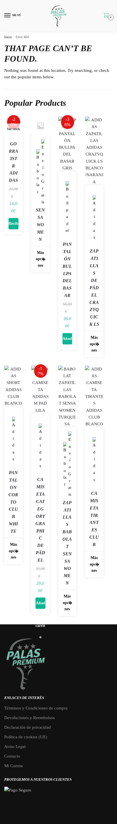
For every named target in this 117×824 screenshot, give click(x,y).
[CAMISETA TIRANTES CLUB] (94, 396)
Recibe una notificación (13, 225)
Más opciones (40, 259)
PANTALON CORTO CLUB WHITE (13, 502)
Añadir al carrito (67, 340)
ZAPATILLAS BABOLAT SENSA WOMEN (67, 543)
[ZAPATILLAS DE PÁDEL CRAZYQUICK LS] (94, 151)
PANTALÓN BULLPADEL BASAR (67, 270)
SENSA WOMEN (40, 225)
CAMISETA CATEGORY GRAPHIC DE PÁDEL (40, 519)
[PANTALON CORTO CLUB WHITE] (13, 386)
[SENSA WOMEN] (40, 126)
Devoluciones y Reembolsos (29, 717)
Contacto (12, 756)
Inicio (8, 37)
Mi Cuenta (13, 765)
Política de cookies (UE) (25, 737)
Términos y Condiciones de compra (36, 708)
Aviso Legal (15, 746)
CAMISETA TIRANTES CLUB (94, 519)
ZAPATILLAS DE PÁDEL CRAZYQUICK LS (94, 288)
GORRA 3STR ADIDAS (13, 162)
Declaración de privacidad (27, 727)
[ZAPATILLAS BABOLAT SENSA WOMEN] (67, 396)
